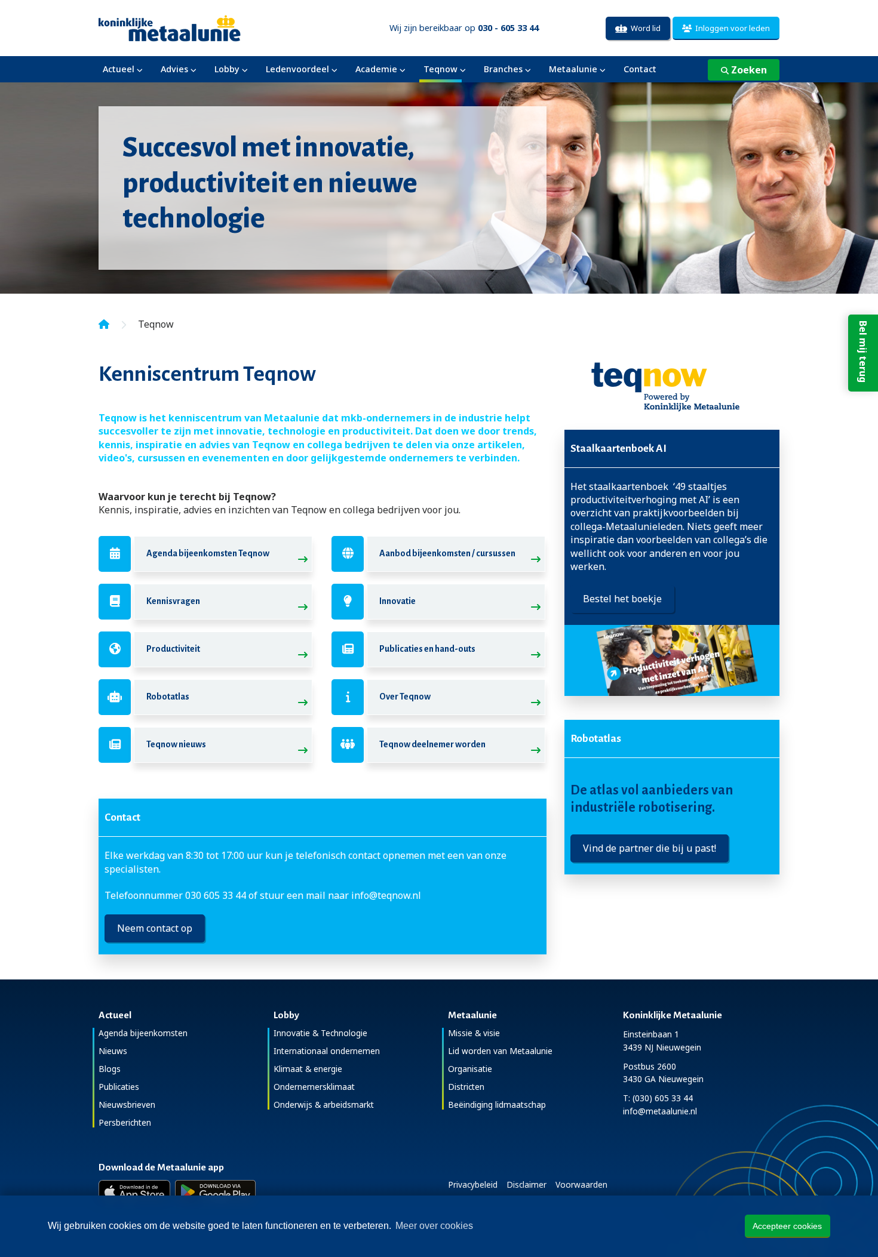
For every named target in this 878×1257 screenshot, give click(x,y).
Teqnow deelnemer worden (432, 744)
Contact (640, 69)
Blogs (110, 1068)
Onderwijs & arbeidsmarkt (324, 1104)
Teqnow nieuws (176, 744)
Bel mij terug (863, 352)
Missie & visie (474, 1033)
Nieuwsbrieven (127, 1104)
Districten (466, 1086)
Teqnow (440, 69)
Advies (174, 69)
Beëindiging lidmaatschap (497, 1104)
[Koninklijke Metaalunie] (203, 27)
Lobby (227, 69)
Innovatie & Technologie (320, 1033)
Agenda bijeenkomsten (143, 1033)
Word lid (644, 28)
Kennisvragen (173, 601)
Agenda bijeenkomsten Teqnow (207, 553)
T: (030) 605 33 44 (658, 1098)
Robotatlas (167, 696)
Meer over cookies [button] (434, 1226)
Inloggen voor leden (731, 28)
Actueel (118, 69)
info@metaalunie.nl (660, 1111)
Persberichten (125, 1122)
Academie (376, 69)
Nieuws (113, 1050)
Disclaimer (526, 1184)
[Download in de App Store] (134, 1192)
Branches (503, 69)
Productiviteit (173, 649)
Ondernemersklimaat (314, 1086)
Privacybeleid (473, 1184)
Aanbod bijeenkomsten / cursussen (447, 553)
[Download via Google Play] (215, 1192)
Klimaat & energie (308, 1068)
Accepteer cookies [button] (787, 1226)
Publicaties (119, 1086)
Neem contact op (154, 928)
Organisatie (470, 1068)
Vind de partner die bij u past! (649, 848)
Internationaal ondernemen (327, 1050)
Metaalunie (573, 69)
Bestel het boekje (622, 598)
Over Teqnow (405, 696)
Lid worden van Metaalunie (500, 1050)
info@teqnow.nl (386, 895)
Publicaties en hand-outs (427, 649)
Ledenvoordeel (297, 69)
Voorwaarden (581, 1184)
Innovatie (397, 601)
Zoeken (748, 69)
